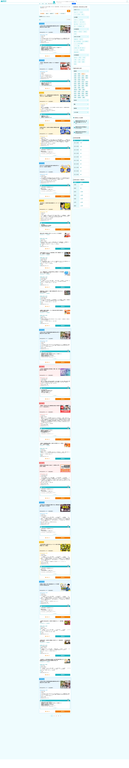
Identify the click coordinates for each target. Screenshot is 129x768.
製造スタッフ (76, 21)
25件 (81, 142)
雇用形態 (51, 13)
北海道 (79, 61)
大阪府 (79, 59)
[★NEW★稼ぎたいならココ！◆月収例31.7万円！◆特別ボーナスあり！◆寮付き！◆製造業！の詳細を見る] (55, 260)
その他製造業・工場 (80, 26)
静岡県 (75, 64)
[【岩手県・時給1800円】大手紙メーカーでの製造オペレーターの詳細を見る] (55, 74)
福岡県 (83, 61)
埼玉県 (83, 59)
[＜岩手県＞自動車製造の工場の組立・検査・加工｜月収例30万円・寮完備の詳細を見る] (55, 383)
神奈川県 (75, 57)
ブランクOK (76, 50)
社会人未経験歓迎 (85, 41)
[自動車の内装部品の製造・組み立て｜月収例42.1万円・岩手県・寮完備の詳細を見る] (55, 480)
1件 (80, 153)
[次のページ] (61, 716)
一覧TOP (43, 3)
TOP (39, 3)
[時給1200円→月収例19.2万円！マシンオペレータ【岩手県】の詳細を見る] (55, 241)
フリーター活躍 (76, 45)
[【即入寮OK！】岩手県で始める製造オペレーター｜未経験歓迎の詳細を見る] (55, 215)
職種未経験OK (76, 52)
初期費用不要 (82, 50)
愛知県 (80, 57)
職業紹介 (75, 31)
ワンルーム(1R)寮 (77, 14)
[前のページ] (49, 716)
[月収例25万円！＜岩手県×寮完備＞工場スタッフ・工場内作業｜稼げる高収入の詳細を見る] (55, 648)
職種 (46, 13)
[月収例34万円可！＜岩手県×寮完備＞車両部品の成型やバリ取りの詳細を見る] (55, 142)
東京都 (84, 57)
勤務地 (42, 13)
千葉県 (75, 59)
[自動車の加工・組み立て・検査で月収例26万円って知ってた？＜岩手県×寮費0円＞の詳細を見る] (55, 299)
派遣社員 (85, 31)
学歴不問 (81, 39)
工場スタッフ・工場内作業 (78, 19)
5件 (80, 149)
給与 (56, 13)
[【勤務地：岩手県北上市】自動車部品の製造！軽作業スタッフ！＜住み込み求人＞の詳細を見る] (55, 421)
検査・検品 (76, 24)
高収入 (83, 14)
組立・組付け (82, 21)
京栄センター (76, 12)
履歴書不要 (76, 39)
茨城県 (75, 61)
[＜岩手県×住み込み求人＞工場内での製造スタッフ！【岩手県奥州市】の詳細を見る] (55, 629)
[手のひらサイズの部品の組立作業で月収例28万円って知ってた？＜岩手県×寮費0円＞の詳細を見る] (55, 180)
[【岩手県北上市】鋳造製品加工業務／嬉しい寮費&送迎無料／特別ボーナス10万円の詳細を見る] (55, 520)
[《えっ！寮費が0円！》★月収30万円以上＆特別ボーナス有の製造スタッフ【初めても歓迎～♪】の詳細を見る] (55, 280)
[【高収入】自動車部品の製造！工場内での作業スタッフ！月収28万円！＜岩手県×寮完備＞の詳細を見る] (55, 451)
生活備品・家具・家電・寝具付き (79, 47)
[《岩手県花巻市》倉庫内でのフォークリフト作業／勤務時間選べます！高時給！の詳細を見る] (55, 559)
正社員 (75, 33)
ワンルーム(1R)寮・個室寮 (78, 43)
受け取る (74, 3)
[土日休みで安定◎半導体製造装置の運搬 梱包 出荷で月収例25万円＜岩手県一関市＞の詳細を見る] (55, 40)
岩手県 (46, 3)
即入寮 (81, 12)
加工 (75, 26)
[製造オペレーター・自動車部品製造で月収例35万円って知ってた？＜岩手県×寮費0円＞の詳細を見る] (55, 107)
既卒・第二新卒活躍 (77, 41)
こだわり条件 (62, 13)
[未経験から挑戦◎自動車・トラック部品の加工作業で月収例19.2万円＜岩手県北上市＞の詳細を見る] (55, 318)
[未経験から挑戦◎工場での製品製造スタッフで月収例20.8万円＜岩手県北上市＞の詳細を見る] (55, 599)
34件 (81, 146)
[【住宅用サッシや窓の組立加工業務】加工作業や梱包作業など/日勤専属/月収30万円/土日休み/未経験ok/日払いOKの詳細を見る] (55, 667)
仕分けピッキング (82, 24)
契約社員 (80, 31)
